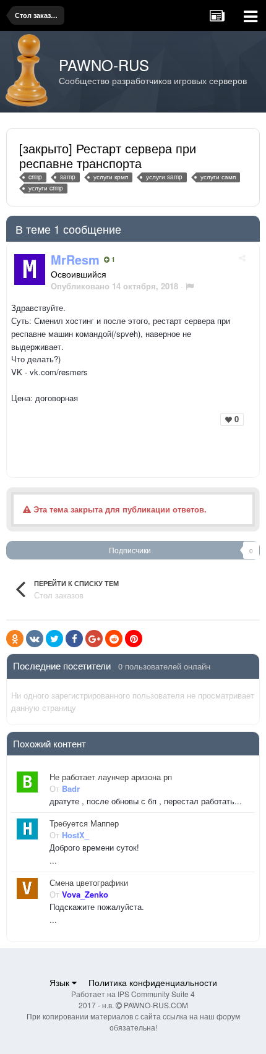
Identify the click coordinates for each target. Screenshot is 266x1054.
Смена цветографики (88, 882)
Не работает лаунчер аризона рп (110, 777)
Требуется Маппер (84, 823)
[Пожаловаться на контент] (190, 286)
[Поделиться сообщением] (242, 257)
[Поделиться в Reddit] (113, 638)
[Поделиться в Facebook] (74, 638)
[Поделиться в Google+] (94, 638)
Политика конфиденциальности (152, 982)
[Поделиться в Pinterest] (133, 638)
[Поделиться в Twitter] (54, 638)
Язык (60, 982)
